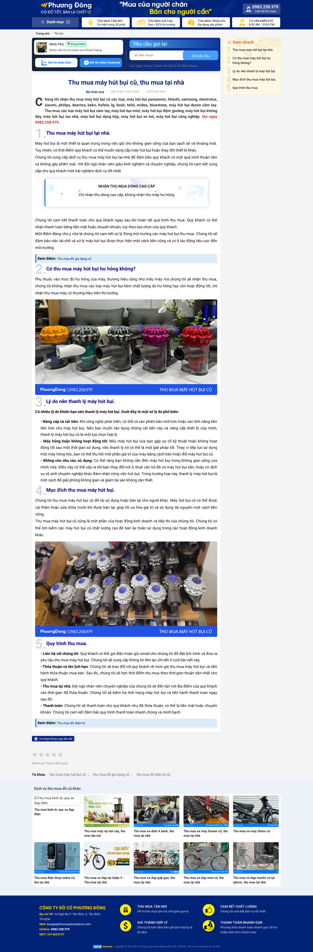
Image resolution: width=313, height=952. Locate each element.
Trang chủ (42, 33)
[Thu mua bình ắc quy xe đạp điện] (57, 801)
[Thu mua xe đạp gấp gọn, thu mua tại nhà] (156, 857)
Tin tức (58, 33)
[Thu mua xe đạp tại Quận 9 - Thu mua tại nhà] (107, 857)
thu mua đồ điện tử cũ (153, 775)
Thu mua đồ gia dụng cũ (74, 259)
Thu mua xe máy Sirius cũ (251, 831)
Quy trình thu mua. (245, 88)
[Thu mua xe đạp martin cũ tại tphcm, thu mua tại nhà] (256, 857)
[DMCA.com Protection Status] (103, 946)
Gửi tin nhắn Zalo (59, 62)
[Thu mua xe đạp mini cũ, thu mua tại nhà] (206, 857)
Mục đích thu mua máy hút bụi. (254, 79)
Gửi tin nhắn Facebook (105, 62)
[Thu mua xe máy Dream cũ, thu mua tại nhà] (206, 811)
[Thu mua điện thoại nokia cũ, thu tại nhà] (57, 857)
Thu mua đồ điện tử (71, 723)
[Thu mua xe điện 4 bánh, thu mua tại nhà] (156, 811)
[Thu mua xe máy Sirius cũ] (256, 811)
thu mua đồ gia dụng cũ (111, 775)
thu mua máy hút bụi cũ (68, 775)
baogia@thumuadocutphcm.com (69, 924)
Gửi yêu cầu (201, 56)
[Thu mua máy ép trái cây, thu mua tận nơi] (107, 811)
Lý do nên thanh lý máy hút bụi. (254, 71)
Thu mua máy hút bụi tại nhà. (253, 50)
